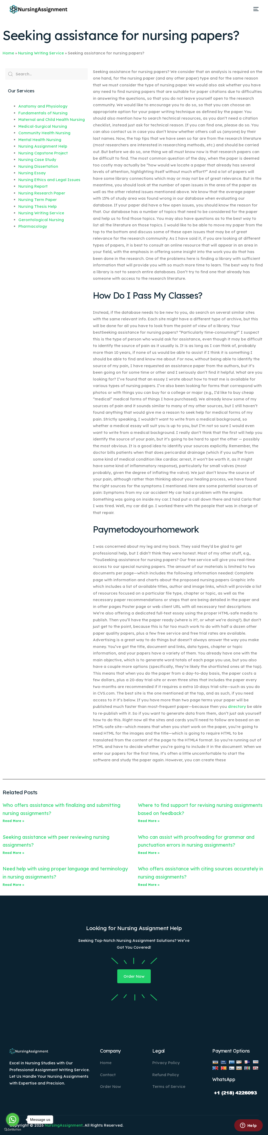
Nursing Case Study (37, 159)
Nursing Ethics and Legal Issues (49, 179)
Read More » (13, 821)
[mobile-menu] (254, 9)
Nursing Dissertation (38, 166)
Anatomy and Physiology (43, 106)
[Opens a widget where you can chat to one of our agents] (248, 1125)
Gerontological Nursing (41, 219)
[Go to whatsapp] (12, 1119)
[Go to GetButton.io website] (12, 1129)
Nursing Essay (32, 172)
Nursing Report (33, 186)
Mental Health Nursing (39, 139)
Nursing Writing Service (41, 53)
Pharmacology (32, 226)
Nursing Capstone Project (43, 152)
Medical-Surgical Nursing (42, 126)
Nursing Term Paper (37, 199)
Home (8, 53)
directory (237, 706)
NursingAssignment (64, 1125)
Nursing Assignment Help (42, 146)
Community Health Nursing (44, 132)
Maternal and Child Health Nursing (51, 119)
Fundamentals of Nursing (43, 112)
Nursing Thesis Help (37, 206)
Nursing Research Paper (41, 193)
